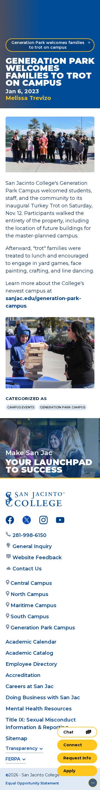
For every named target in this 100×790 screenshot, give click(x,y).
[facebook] (10, 521)
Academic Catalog (29, 653)
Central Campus (31, 583)
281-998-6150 (29, 535)
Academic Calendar (31, 642)
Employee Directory (31, 664)
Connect (72, 744)
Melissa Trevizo (28, 98)
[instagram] (43, 521)
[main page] (21, 10)
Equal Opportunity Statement (32, 783)
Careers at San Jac (30, 686)
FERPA (13, 759)
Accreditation (23, 675)
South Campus (30, 617)
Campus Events (20, 407)
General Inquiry (32, 546)
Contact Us (27, 569)
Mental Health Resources (39, 709)
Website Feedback (37, 558)
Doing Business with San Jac (43, 698)
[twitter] (26, 521)
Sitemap (16, 738)
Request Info (77, 757)
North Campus (29, 594)
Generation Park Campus (62, 407)
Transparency (22, 748)
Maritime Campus (33, 605)
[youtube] (60, 521)
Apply (69, 770)
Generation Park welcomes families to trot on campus (47, 45)
